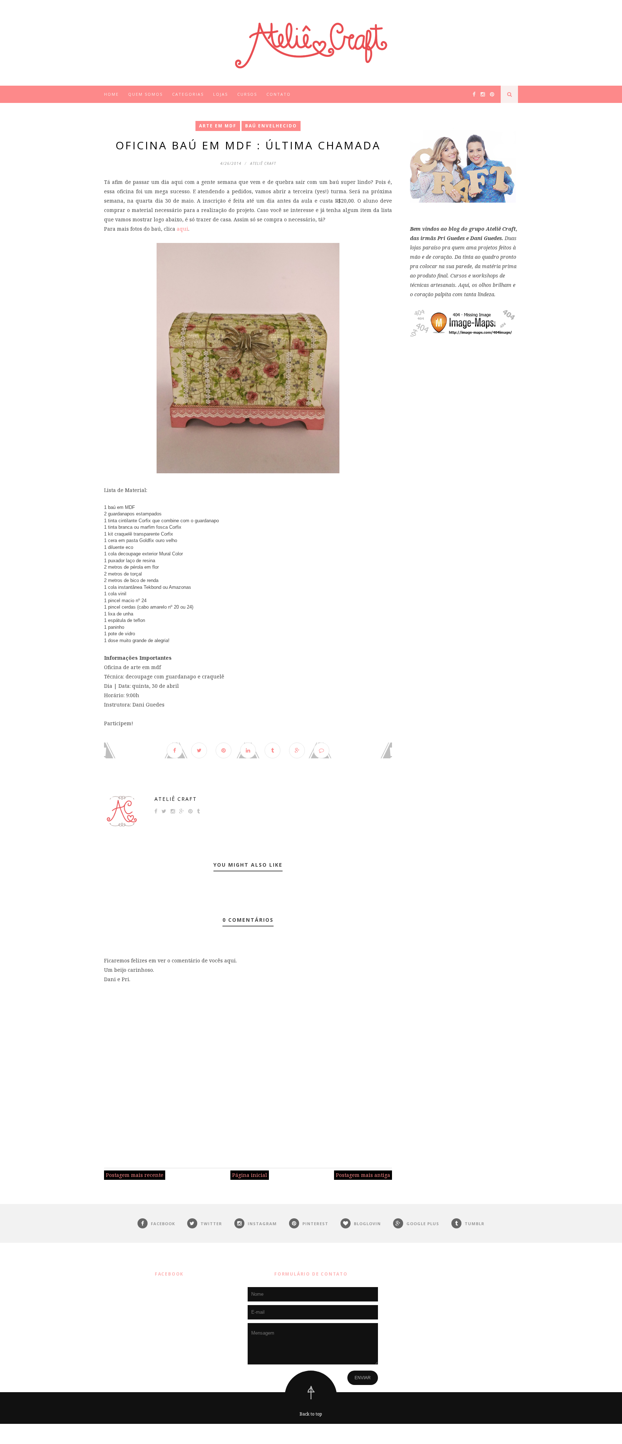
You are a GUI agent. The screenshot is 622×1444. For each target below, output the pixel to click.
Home (111, 94)
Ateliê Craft (175, 798)
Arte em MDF (217, 126)
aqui (182, 228)
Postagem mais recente (134, 1175)
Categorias (188, 94)
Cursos (247, 94)
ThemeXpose (312, 1433)
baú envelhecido (271, 126)
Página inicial (249, 1175)
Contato (278, 94)
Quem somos (145, 94)
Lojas (220, 94)
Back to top (310, 1414)
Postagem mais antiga (363, 1175)
